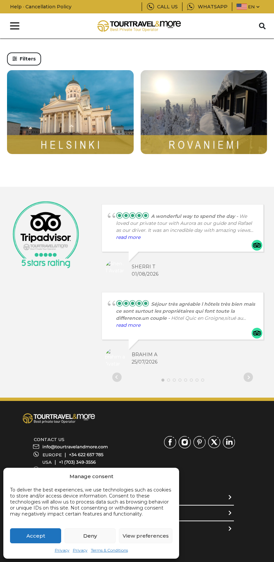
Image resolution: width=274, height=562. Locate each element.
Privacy (62, 550)
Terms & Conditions (109, 550)
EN (251, 6)
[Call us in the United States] (77, 462)
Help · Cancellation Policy (41, 7)
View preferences (146, 536)
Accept (35, 536)
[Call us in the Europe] (86, 454)
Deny (90, 536)
